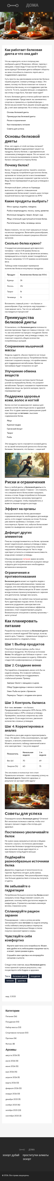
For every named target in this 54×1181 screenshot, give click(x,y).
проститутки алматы (36, 1155)
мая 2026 (11, 1072)
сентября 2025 (13, 1115)
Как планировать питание (18, 124)
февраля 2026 (14, 1088)
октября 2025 (13, 1110)
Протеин (11, 1038)
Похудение (12, 1022)
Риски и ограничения (16, 120)
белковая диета (20, 976)
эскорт (27, 1159)
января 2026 (13, 1093)
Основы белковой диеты (18, 112)
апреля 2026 (13, 1077)
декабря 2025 (13, 1099)
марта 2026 (12, 1082)
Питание (11, 1016)
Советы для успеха (15, 128)
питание (26, 559)
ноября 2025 (13, 1105)
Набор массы (13, 1027)
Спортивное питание (17, 1032)
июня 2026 (12, 1066)
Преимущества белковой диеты (21, 116)
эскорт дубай (11, 1155)
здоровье (22, 980)
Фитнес (10, 1044)
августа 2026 (13, 1055)
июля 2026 (12, 1061)
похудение (35, 976)
